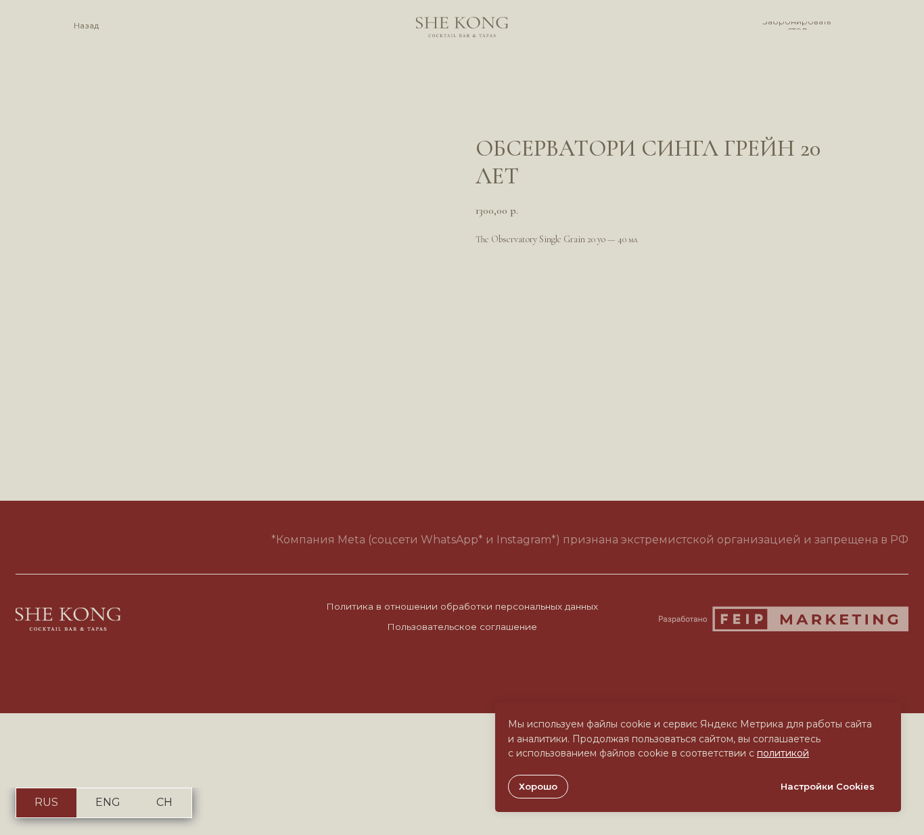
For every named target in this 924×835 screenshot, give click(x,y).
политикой (783, 753)
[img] (462, 27)
